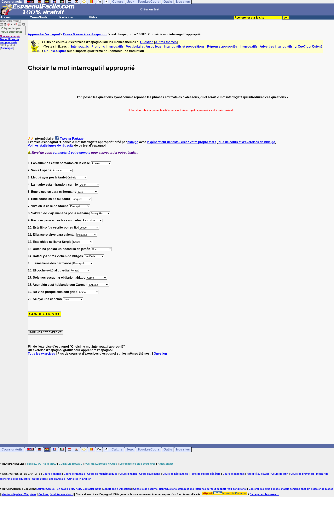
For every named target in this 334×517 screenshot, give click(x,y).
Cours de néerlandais (175, 473)
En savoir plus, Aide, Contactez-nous (79, 488)
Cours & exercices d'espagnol (85, 34)
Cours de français (74, 473)
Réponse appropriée (222, 46)
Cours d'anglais (52, 473)
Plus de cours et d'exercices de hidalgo (246, 142)
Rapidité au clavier (258, 473)
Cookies (43, 494)
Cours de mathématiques (102, 473)
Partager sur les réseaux (264, 494)
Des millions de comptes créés (10, 39)
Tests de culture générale (205, 473)
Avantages (7, 48)
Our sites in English (79, 478)
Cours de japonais (234, 473)
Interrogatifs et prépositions (184, 46)
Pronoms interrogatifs (107, 46)
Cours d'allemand (149, 473)
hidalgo (132, 142)
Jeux (130, 449)
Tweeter (65, 138)
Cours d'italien (128, 473)
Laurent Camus (45, 488)
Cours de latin (279, 473)
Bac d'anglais (57, 478)
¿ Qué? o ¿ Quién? (309, 46)
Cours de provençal (302, 473)
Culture (117, 449)
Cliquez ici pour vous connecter (12, 29)
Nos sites (183, 449)
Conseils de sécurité (145, 488)
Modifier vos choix (61, 494)
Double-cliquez (55, 51)
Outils (168, 449)
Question (146, 42)
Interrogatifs (80, 46)
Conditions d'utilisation (117, 488)
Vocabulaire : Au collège (143, 46)
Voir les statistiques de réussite (50, 145)
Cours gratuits (12, 449)
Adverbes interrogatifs (276, 46)
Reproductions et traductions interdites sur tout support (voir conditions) (202, 488)
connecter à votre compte (71, 152)
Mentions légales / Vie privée (19, 494)
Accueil (5, 17)
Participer (66, 17)
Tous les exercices (41, 353)
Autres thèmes (166, 42)
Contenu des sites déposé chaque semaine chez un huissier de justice (291, 488)
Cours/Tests (39, 17)
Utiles (93, 17)
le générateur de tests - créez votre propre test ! (181, 142)
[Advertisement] (181, 400)
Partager (78, 138)
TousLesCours (148, 449)
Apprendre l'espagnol (44, 34)
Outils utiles (39, 478)
